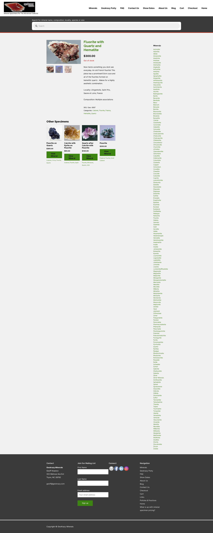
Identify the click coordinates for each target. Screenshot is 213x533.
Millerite (156, 289)
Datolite (156, 185)
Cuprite (156, 178)
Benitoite (156, 100)
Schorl (155, 366)
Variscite (156, 418)
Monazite (156, 296)
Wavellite (156, 426)
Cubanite (156, 176)
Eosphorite (157, 200)
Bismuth (156, 105)
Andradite (156, 65)
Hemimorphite (158, 240)
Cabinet (95, 110)
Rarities (156, 349)
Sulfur (155, 398)
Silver (155, 375)
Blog (173, 8)
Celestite (156, 127)
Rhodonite (157, 355)
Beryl (155, 102)
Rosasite (156, 360)
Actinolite (156, 49)
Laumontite (157, 256)
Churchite (156, 147)
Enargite (156, 198)
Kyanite (156, 253)
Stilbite (155, 393)
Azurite (155, 91)
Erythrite (156, 205)
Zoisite (155, 449)
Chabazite (157, 131)
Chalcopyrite (158, 138)
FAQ (122, 8)
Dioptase (156, 191)
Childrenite (157, 140)
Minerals (93, 8)
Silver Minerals (158, 378)
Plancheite (157, 329)
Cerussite (156, 129)
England (102, 158)
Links (142, 497)
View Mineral (54, 155)
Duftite (155, 196)
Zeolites (156, 440)
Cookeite (156, 162)
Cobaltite (156, 156)
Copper (156, 165)
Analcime (156, 58)
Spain (77, 162)
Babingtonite (158, 94)
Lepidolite (156, 260)
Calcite (155, 120)
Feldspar (156, 213)
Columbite (157, 160)
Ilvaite (155, 244)
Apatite (156, 74)
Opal (155, 309)
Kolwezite (156, 251)
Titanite (156, 404)
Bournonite (157, 111)
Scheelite (156, 364)
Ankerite (156, 71)
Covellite (156, 169)
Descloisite (157, 187)
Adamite (156, 51)
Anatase (156, 60)
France (108, 110)
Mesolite (156, 284)
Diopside (156, 189)
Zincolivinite (157, 444)
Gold (155, 227)
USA (88, 165)
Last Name (82, 479)
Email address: (84, 490)
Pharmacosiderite (159, 324)
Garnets (156, 222)
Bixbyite (156, 107)
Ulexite (155, 413)
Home (204, 8)
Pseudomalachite (159, 335)
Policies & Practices (148, 500)
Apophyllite (157, 76)
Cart (182, 8)
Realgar (156, 351)
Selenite (156, 369)
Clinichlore (157, 154)
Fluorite (102, 110)
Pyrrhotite (156, 344)
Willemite (156, 429)
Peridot (156, 320)
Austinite (156, 89)
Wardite (156, 424)
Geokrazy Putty (108, 8)
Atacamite (157, 85)
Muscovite (157, 302)
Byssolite (156, 118)
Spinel (155, 384)
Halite (155, 231)
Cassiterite (157, 122)
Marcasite (156, 282)
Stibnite (156, 391)
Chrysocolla (157, 145)
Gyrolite (156, 229)
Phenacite (157, 327)
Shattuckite (157, 371)
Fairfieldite (157, 211)
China (54, 160)
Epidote (156, 202)
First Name (82, 467)
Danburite (156, 182)
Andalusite (157, 63)
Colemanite (157, 158)
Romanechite (158, 358)
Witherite (156, 431)
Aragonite (156, 78)
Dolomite (156, 193)
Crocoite (156, 173)
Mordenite (157, 298)
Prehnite (156, 333)
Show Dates (149, 8)
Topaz (155, 406)
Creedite (156, 171)
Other (155, 315)
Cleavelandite (158, 151)
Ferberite (156, 216)
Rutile (155, 362)
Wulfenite (156, 437)
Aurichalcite (157, 87)
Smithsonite (157, 380)
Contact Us (133, 8)
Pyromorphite (158, 342)
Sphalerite (157, 382)
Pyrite (155, 340)
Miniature (90, 162)
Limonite (156, 264)
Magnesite (157, 271)
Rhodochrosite (158, 353)
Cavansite (157, 125)
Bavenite (156, 98)
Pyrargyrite (157, 338)
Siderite (156, 373)
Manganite (157, 278)
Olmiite (155, 307)
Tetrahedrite (157, 402)
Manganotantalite (159, 280)
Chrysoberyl (157, 142)
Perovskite (157, 322)
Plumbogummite (159, 331)
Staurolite (156, 389)
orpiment (156, 311)
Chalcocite (157, 136)
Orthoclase (157, 313)
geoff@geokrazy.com (55, 484)
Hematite (87, 113)
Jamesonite (157, 249)
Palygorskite (157, 318)
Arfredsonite (157, 80)
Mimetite (156, 291)
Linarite (156, 267)
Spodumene (157, 386)
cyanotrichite (158, 180)
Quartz (93, 113)
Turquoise (156, 411)
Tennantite (157, 400)
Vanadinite (157, 415)
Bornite (155, 109)
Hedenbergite (158, 236)
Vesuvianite (157, 420)
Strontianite (157, 395)
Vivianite (156, 422)
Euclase (156, 207)
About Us (163, 8)
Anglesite (156, 67)
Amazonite (157, 56)
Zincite (155, 442)
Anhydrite (156, 69)
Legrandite (157, 258)
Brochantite (157, 114)
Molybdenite (157, 293)
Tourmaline (157, 409)
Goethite (156, 225)
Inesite (155, 247)
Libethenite (157, 262)
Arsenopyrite (158, 83)
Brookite (156, 116)
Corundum (157, 167)
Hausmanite (157, 233)
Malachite (156, 276)
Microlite (156, 287)
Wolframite (157, 435)
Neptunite (157, 304)
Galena (155, 220)
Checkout (192, 8)
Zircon (155, 446)
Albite (155, 54)
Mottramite (157, 300)
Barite (155, 96)
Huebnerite (157, 242)
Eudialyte (156, 209)
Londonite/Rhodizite (160, 269)
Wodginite (157, 433)
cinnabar (156, 149)
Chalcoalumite (158, 134)
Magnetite (157, 273)
